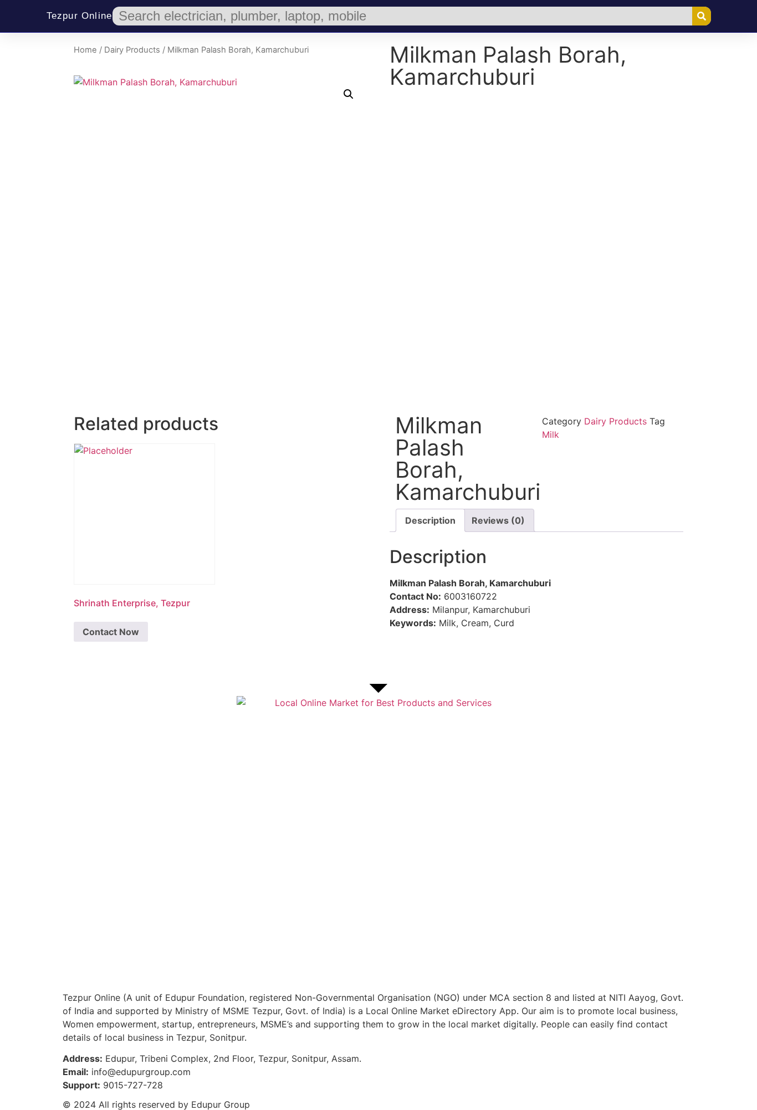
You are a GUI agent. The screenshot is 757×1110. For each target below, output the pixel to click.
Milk (550, 434)
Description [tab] (430, 520)
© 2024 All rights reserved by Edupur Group (156, 1104)
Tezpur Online (79, 16)
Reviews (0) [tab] (498, 520)
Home (85, 50)
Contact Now (111, 631)
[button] (349, 94)
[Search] (701, 16)
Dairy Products (132, 50)
